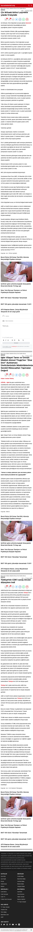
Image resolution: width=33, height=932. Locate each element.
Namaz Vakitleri (21, 899)
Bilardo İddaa (20, 884)
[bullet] (14, 340)
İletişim (2, 886)
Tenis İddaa (3, 912)
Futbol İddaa (20, 876)
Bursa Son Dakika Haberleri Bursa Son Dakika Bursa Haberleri (13, 9)
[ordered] (12, 340)
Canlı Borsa (3, 891)
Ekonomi (3, 10)
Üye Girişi (3, 876)
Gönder (16, 343)
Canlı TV (3, 896)
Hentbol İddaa (20, 881)
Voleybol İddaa (21, 886)
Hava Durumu (20, 894)
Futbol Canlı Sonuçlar (6, 899)
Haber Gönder (20, 896)
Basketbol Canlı (5, 914)
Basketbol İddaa (21, 879)
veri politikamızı (18, 930)
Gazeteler (19, 891)
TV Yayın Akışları (21, 901)
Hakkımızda (4, 884)
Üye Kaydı (3, 879)
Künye (2, 881)
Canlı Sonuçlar (4, 894)
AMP (2, 917)
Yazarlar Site (4, 909)
